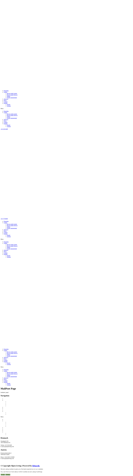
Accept (2, 474)
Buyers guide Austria (12, 93)
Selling (8, 96)
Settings (8, 474)
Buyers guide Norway (12, 95)
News (5, 100)
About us (6, 99)
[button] (66, 108)
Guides (5, 92)
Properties (6, 90)
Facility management (12, 97)
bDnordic (36, 466)
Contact (5, 101)
